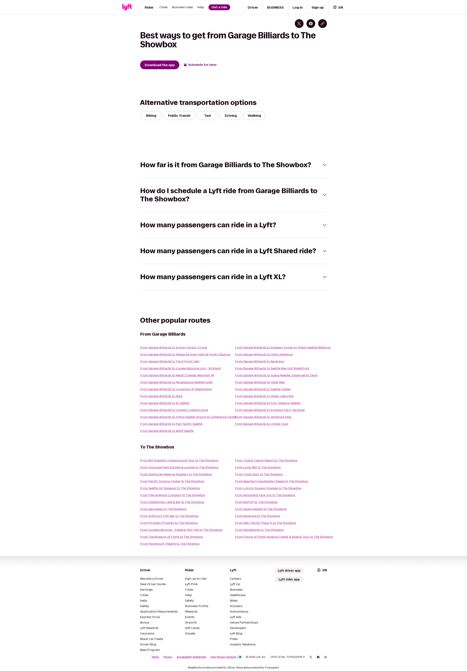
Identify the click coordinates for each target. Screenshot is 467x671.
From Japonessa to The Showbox (163, 509)
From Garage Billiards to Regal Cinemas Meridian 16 (177, 375)
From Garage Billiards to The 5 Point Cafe (169, 361)
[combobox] (338, 7)
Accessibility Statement (191, 657)
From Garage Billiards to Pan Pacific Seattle (171, 424)
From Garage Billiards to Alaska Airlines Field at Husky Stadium (185, 354)
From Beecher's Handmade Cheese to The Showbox (271, 481)
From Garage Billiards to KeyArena (259, 361)
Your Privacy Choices (223, 657)
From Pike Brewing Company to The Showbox (172, 495)
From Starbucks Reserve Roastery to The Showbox (176, 474)
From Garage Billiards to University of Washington (176, 389)
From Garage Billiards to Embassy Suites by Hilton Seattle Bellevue (283, 347)
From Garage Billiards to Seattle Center (263, 389)
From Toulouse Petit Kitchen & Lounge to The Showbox (179, 467)
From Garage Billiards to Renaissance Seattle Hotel (176, 382)
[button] (233, 165)
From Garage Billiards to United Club (261, 424)
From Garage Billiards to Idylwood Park (263, 417)
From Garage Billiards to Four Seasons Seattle (267, 403)
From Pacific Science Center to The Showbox (172, 481)
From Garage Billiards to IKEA (161, 396)
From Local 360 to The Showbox (258, 467)
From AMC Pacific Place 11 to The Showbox (265, 523)
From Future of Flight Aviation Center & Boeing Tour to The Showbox (284, 537)
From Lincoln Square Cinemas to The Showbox (268, 488)
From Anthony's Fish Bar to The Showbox (169, 516)
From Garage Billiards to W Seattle (164, 403)
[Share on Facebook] (310, 23)
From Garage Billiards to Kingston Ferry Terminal (270, 410)
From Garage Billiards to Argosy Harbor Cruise (173, 347)
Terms (155, 657)
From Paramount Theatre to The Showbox (170, 544)
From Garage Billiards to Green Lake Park (264, 396)
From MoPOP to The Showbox (256, 502)
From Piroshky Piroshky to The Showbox (169, 523)
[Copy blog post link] (322, 23)
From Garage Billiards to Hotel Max (260, 382)
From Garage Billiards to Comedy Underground (174, 410)
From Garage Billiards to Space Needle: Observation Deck (276, 375)
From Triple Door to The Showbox (259, 474)
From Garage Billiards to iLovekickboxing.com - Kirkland (180, 368)
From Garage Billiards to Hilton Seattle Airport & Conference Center (188, 417)
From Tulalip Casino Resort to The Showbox (266, 460)
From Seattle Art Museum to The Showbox (170, 488)
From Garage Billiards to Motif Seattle (167, 431)
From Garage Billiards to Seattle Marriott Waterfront (272, 368)
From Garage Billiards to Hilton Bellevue (264, 354)
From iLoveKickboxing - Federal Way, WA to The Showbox (181, 530)
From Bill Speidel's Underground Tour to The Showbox (179, 460)
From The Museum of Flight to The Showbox (171, 537)
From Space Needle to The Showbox (261, 509)
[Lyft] (127, 7)
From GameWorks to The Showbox (259, 530)
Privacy (167, 657)
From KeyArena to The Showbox (257, 516)
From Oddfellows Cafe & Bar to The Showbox (172, 502)
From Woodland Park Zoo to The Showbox (265, 495)
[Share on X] (299, 23)
